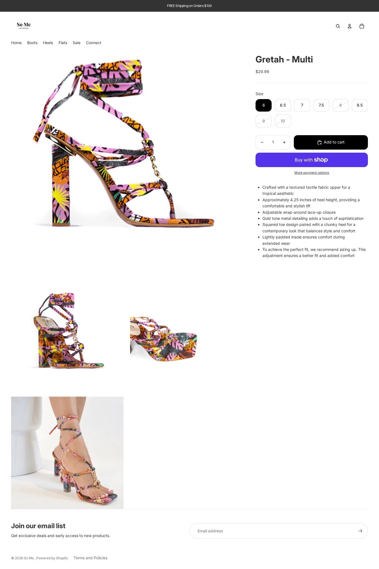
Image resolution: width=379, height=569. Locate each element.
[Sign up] (360, 531)
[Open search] (338, 26)
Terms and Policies (90, 557)
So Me (29, 558)
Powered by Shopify (52, 558)
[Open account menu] (349, 26)
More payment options (311, 173)
